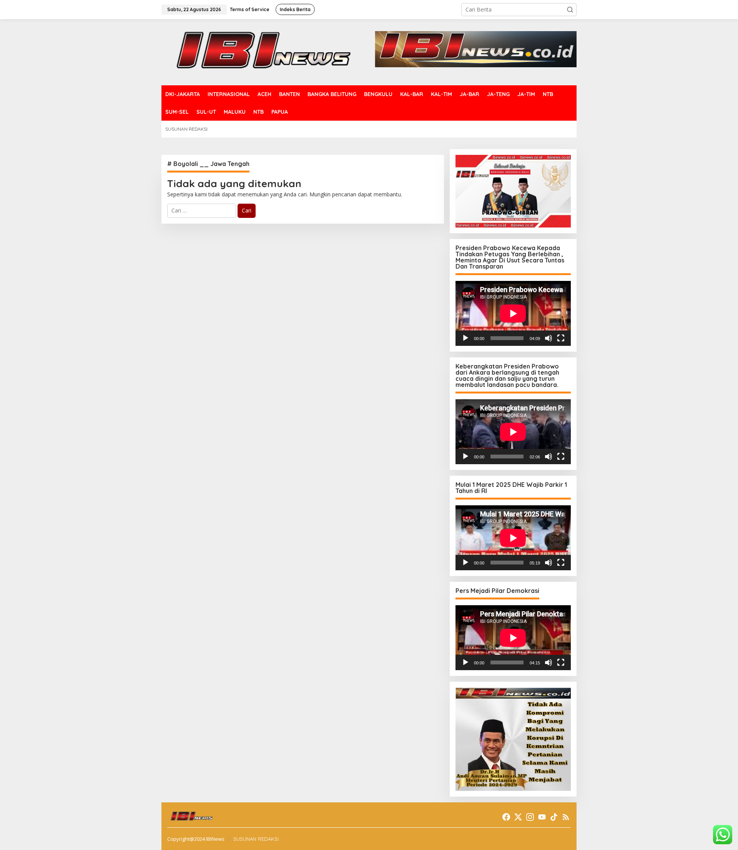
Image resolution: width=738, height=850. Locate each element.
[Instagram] (530, 817)
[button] (570, 9)
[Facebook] (506, 817)
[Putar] (465, 338)
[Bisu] (548, 338)
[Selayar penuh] (561, 338)
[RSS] (566, 817)
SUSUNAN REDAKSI (256, 839)
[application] (513, 313)
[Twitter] (518, 817)
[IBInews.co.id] (268, 51)
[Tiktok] (554, 817)
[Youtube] (542, 817)
